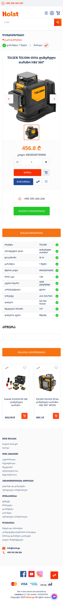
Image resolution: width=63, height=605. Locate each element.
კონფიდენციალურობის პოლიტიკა (19, 532)
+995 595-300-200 (34, 198)
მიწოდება (7, 505)
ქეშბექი (6, 501)
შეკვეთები (7, 467)
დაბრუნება (7, 509)
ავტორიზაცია (9, 459)
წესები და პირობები (12, 528)
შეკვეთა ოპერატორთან (32, 211)
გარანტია (7, 513)
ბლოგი (5, 448)
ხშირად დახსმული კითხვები (16, 536)
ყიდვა (27, 172)
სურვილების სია (10, 471)
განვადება (23, 181)
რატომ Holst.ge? (10, 444)
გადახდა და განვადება (13, 486)
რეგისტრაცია (8, 463)
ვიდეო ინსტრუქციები (12, 540)
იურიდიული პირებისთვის (14, 490)
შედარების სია (9, 475)
